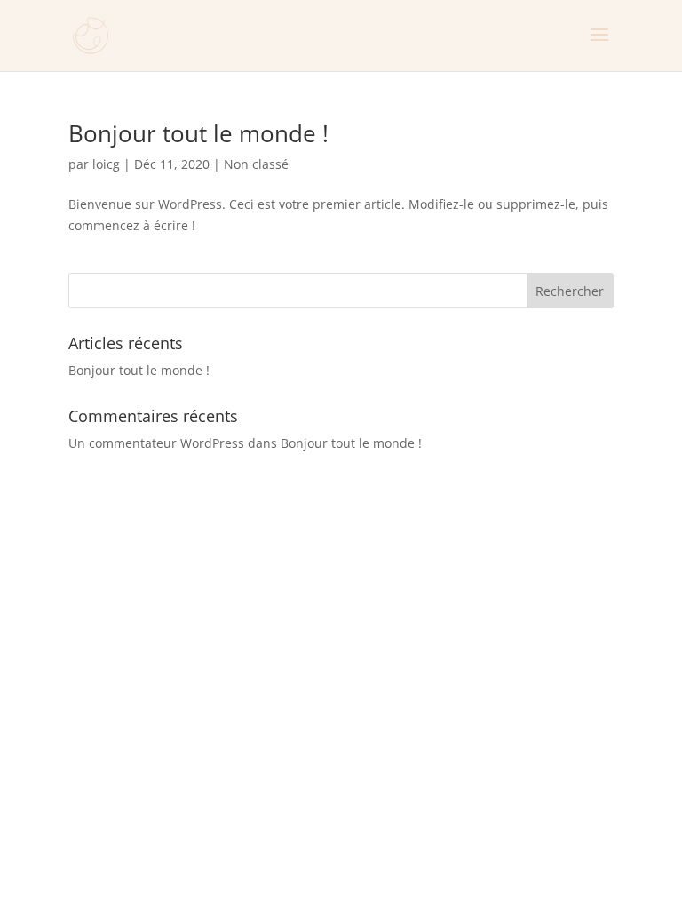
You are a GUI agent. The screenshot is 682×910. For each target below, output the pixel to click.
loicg (106, 164)
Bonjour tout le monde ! (198, 133)
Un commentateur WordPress (156, 443)
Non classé (256, 164)
